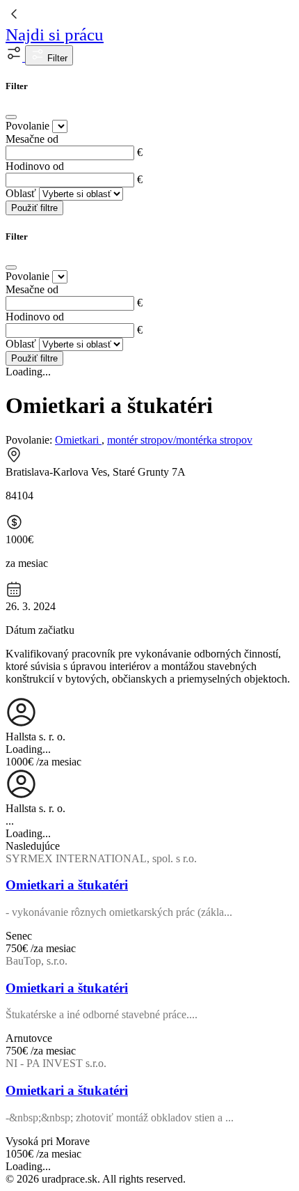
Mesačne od (32, 139)
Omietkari (78, 440)
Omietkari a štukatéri (67, 885)
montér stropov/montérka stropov (179, 440)
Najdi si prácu (55, 34)
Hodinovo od (35, 166)
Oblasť (21, 193)
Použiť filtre (34, 208)
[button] (15, 57)
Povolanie (27, 126)
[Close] (11, 117)
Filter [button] (56, 58)
